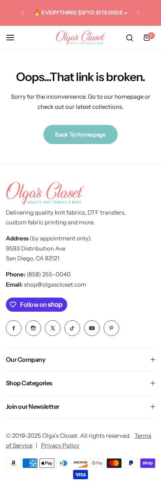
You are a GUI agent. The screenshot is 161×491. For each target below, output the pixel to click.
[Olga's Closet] (80, 38)
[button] (23, 13)
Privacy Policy (60, 445)
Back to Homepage (80, 134)
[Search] (129, 37)
